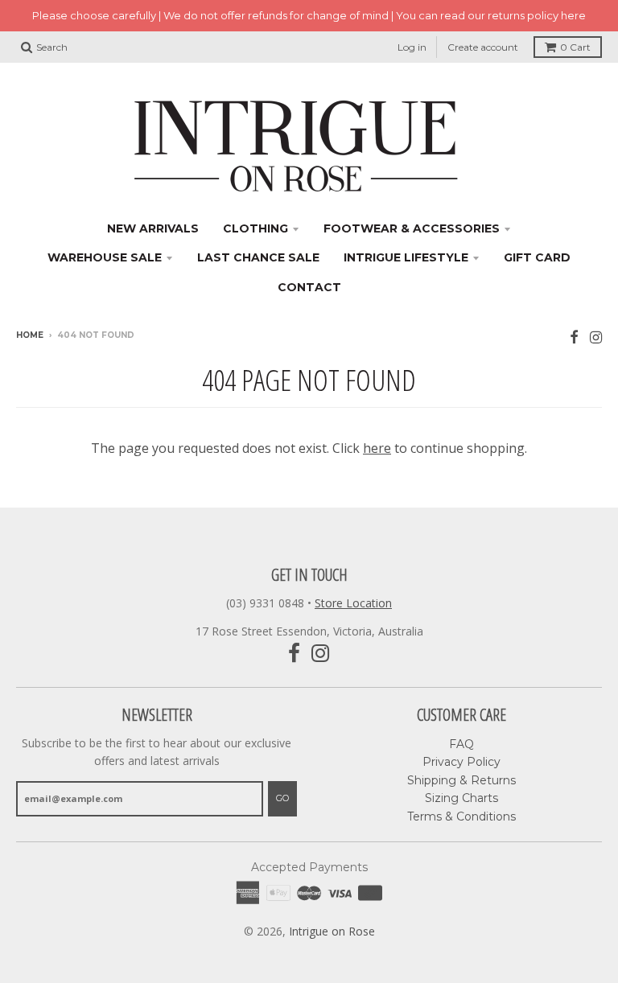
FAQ (461, 744)
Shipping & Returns (461, 780)
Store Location (353, 603)
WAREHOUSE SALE (104, 257)
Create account (482, 47)
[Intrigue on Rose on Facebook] (574, 336)
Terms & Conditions (461, 816)
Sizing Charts (461, 798)
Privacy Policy (461, 762)
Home (29, 335)
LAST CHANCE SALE (258, 257)
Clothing (255, 228)
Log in (412, 47)
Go (282, 798)
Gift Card (537, 257)
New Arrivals (153, 228)
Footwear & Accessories (411, 228)
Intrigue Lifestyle (406, 257)
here (377, 448)
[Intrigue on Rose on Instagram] (596, 336)
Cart (575, 47)
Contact (309, 287)
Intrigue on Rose (332, 931)
